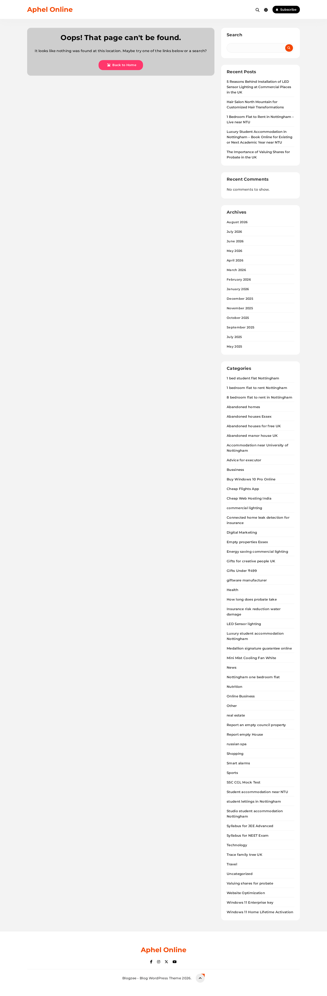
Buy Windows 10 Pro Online (251, 479)
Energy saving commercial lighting (257, 551)
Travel (232, 864)
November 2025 (240, 308)
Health (232, 590)
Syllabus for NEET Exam (248, 835)
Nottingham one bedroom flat (253, 677)
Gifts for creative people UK (251, 561)
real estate (236, 715)
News (231, 667)
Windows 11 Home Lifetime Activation (260, 912)
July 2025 (234, 337)
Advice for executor (244, 460)
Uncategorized (239, 874)
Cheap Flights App (243, 489)
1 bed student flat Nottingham (253, 378)
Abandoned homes (243, 407)
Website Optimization (246, 893)
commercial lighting (244, 508)
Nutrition (234, 686)
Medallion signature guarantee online (259, 648)
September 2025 (240, 327)
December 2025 (240, 299)
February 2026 (239, 279)
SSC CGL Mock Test (243, 782)
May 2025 (234, 346)
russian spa (236, 744)
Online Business (241, 696)
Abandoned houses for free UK (254, 426)
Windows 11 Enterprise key (250, 902)
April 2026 (235, 260)
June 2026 (235, 241)
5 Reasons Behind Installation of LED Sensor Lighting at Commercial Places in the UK (259, 87)
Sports (232, 773)
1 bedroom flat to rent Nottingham (257, 388)
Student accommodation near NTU (257, 792)
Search (234, 34)
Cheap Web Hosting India (249, 498)
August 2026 (237, 222)
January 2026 (238, 289)
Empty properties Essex (247, 542)
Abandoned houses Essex (249, 416)
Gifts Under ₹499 (242, 571)
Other (232, 706)
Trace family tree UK (244, 854)
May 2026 (234, 251)
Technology (237, 845)
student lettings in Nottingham (254, 801)
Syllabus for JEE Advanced (250, 826)
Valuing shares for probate (250, 883)
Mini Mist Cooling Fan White (251, 658)
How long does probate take (252, 599)
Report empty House (245, 734)
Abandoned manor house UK (252, 435)
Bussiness (235, 470)
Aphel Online (50, 9)
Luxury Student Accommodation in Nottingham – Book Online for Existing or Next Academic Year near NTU (259, 137)
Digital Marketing (242, 532)
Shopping (235, 753)
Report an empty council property (256, 725)
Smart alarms (238, 763)
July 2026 (234, 232)
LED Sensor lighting (244, 624)
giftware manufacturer (247, 580)
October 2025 (238, 318)
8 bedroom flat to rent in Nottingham (259, 397)
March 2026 (236, 270)
